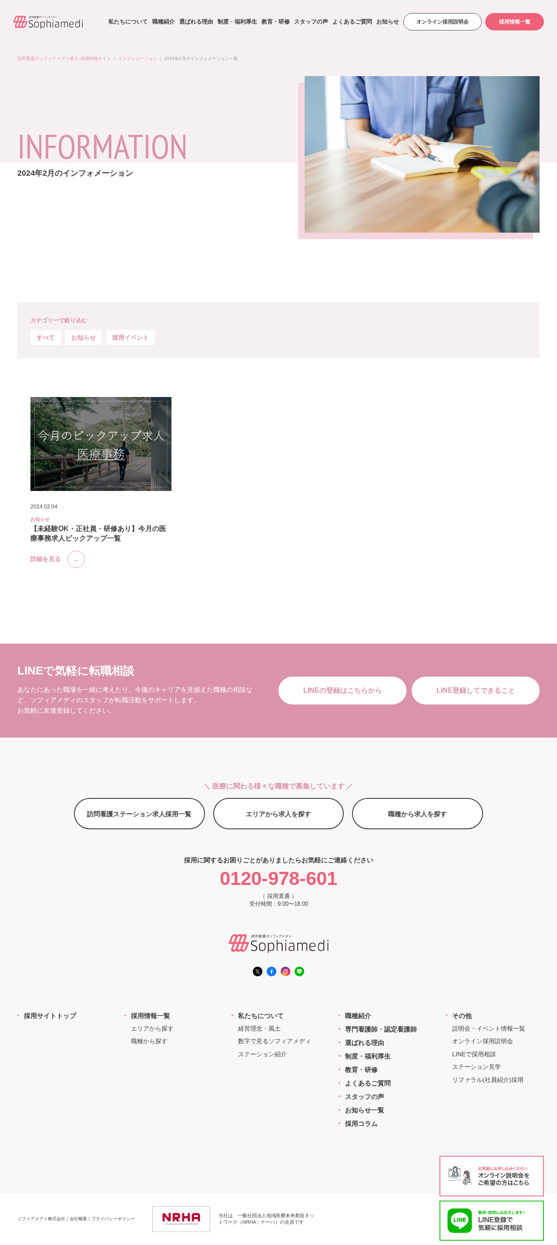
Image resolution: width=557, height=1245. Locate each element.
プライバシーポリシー (113, 1218)
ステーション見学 (476, 1066)
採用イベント (130, 337)
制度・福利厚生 (237, 21)
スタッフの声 (311, 21)
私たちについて (128, 21)
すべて (46, 337)
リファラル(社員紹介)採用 (487, 1079)
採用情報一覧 (514, 22)
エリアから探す (152, 1028)
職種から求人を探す (417, 814)
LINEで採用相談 (474, 1054)
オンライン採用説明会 (442, 22)
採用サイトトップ (50, 1015)
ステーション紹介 (262, 1054)
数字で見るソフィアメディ (274, 1041)
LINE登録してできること (475, 690)
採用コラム (361, 1123)
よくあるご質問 (352, 21)
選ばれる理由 (196, 21)
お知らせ (387, 21)
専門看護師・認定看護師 (381, 1029)
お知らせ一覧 (364, 1110)
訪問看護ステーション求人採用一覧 (139, 814)
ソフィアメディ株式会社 (41, 1218)
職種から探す (149, 1041)
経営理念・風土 (259, 1028)
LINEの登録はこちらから (342, 690)
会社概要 (78, 1218)
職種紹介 (163, 21)
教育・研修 (276, 21)
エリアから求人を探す (278, 814)
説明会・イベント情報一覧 (488, 1028)
